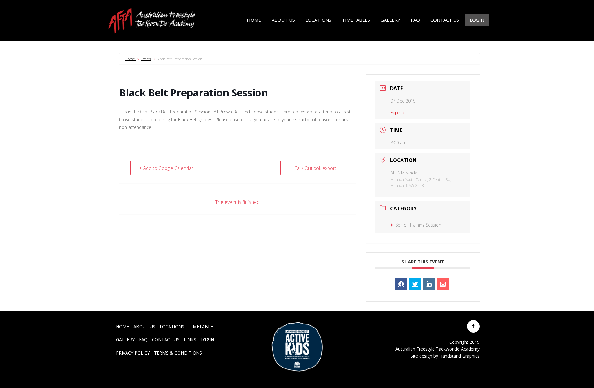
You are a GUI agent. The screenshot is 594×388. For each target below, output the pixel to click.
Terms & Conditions (178, 353)
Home (130, 58)
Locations (172, 326)
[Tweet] (415, 284)
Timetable (201, 326)
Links (190, 339)
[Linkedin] (429, 284)
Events (146, 58)
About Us (144, 326)
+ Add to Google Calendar (166, 168)
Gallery (125, 339)
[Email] (443, 284)
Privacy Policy (133, 353)
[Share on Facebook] (401, 284)
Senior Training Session (418, 225)
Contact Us (165, 339)
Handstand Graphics (459, 356)
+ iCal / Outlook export (312, 168)
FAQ (143, 339)
